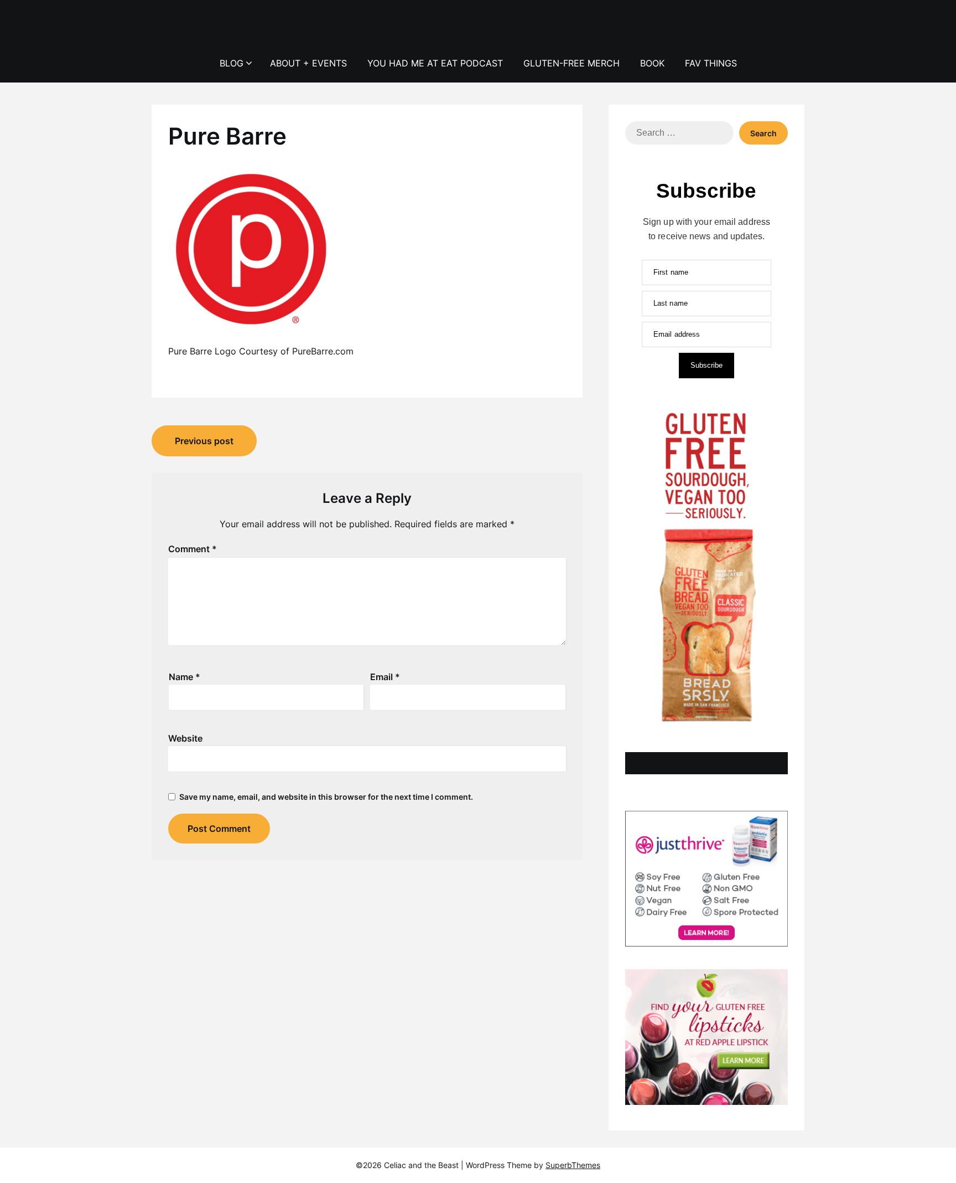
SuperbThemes (572, 1165)
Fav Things (711, 63)
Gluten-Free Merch (571, 63)
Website (185, 738)
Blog (231, 63)
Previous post (204, 440)
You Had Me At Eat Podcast (435, 63)
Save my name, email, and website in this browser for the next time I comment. (326, 796)
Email (385, 676)
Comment (192, 548)
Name (184, 676)
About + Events (308, 63)
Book (652, 63)
